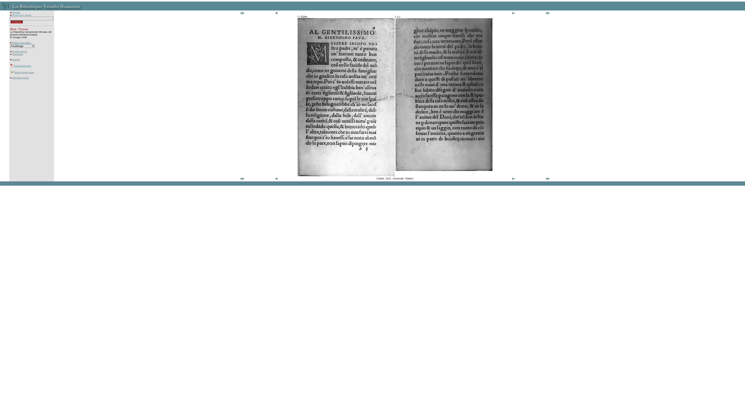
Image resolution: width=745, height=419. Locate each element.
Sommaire (17, 54)
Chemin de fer (19, 51)
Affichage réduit (20, 78)
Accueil (16, 12)
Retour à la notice (21, 43)
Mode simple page (24, 72)
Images (16, 59)
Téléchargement (22, 66)
